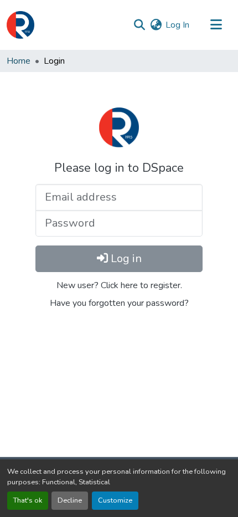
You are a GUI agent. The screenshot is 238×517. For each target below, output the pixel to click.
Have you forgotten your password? (119, 303)
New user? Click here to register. (119, 285)
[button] (20, 25)
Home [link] (18, 61)
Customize (115, 500)
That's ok (27, 500)
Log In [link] (177, 25)
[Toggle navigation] (215, 24)
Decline (70, 500)
